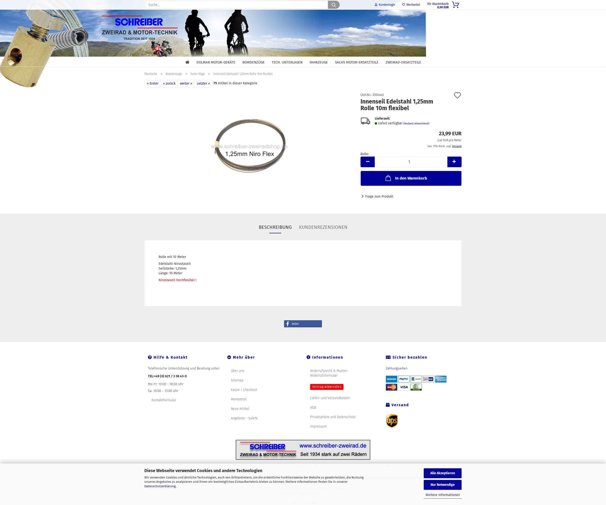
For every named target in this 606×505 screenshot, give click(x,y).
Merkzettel (412, 4)
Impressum (318, 426)
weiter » (186, 83)
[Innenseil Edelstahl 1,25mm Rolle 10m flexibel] (249, 146)
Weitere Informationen (443, 495)
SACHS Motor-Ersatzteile (357, 62)
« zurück (169, 83)
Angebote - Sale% (244, 418)
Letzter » (203, 83)
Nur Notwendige (443, 485)
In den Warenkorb (411, 178)
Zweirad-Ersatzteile (403, 62)
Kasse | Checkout (244, 390)
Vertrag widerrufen (326, 386)
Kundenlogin (386, 4)
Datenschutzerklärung (160, 486)
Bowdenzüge (253, 62)
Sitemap (237, 380)
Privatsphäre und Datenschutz (333, 417)
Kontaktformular (164, 400)
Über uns (237, 371)
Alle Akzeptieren (442, 473)
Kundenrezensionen (323, 227)
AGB (313, 408)
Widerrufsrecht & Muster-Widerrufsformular (329, 373)
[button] (368, 162)
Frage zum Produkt (379, 196)
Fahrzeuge (319, 62)
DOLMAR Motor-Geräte (215, 62)
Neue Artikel (240, 409)
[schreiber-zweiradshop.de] (303, 33)
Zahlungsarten (396, 368)
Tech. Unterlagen (287, 62)
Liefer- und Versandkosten (330, 398)
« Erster (152, 83)
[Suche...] (334, 5)
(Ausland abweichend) (416, 123)
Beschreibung (275, 227)
